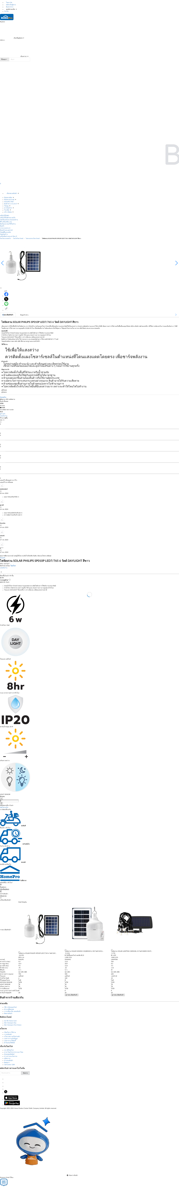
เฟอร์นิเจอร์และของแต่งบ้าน (9, 220)
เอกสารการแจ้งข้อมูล (11, 1038)
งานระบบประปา (5, 228)
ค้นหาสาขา (9, 7)
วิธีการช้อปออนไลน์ (10, 1007)
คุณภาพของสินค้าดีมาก (11, 497)
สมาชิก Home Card (10, 1021)
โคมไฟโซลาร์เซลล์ (18, 238)
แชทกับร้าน (3, 416)
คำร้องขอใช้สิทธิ (9, 1043)
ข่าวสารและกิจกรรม (10, 1056)
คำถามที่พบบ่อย (9, 1009)
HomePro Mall (8, 201)
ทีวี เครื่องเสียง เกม (6, 222)
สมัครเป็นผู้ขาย (11, 5)
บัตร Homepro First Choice (12, 1025)
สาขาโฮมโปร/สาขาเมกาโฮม (13, 1052)
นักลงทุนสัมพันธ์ (9, 1054)
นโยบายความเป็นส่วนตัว (12, 1036)
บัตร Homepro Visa (10, 1023)
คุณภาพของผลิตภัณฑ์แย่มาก (13, 513)
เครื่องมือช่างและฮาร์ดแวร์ (8, 236)
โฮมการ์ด (9, 2)
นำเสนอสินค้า (8, 1060)
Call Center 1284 (9, 1064)
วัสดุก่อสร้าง (4, 234)
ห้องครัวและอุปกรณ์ (6, 230)
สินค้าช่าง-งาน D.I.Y (10, 204)
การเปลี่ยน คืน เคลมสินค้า (12, 1011)
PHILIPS (2, 558)
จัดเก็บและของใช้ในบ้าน (8, 224)
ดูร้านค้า (2, 414)
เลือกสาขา (23, 56)
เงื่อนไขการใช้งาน (10, 1032)
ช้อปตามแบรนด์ (9, 199)
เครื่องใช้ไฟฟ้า (4, 215)
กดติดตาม (12, 399)
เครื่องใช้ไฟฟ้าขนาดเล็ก (7, 217)
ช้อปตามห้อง (8, 197)
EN (7, 11)
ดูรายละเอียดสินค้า (72, 995)
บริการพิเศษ (8, 212)
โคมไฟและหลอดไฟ (5, 238)
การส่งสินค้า (8, 1034)
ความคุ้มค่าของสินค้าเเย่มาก (13, 515)
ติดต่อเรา (7, 1062)
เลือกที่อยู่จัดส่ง (18, 38)
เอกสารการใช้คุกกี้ (10, 1040)
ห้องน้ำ (2, 226)
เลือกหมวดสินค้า (12, 193)
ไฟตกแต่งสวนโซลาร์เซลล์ (33, 238)
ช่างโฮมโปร (8, 208)
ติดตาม (25, 1073)
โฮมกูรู (6, 206)
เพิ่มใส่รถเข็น (4, 807)
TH (5, 11)
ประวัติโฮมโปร (9, 1050)
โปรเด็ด (6, 210)
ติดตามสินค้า (8, 1013)
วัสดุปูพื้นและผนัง (5, 232)
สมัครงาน (7, 1058)
